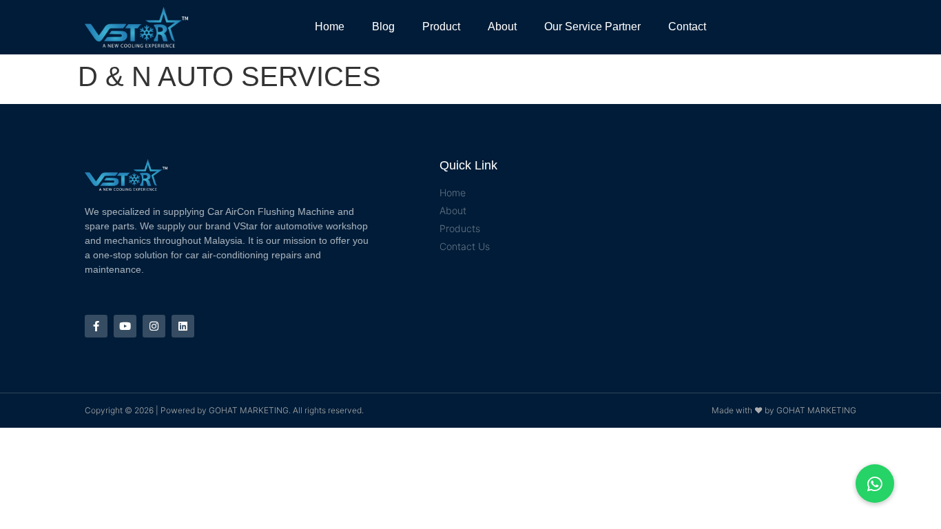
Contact (687, 26)
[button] (875, 483)
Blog (383, 26)
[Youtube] (125, 326)
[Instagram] (154, 326)
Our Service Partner (592, 26)
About (502, 26)
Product (441, 26)
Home (329, 26)
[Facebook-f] (96, 326)
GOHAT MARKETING (249, 410)
